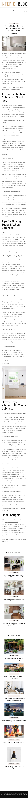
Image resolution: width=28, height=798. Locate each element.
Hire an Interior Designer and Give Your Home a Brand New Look (14, 699)
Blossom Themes (18, 794)
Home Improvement (14, 696)
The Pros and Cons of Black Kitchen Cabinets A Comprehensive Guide (14, 576)
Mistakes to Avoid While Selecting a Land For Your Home (14, 721)
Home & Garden (14, 717)
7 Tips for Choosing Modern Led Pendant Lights (14, 767)
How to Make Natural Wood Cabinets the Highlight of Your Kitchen (14, 624)
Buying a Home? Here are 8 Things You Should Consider (14, 677)
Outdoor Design (14, 655)
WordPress (11, 795)
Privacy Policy (17, 795)
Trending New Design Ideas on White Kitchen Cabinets (14, 600)
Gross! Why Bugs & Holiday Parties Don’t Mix (14, 743)
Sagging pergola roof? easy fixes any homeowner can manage (14, 659)
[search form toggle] (26, 11)
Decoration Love (13, 793)
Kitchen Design (14, 23)
